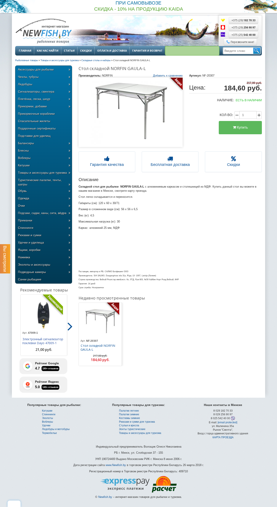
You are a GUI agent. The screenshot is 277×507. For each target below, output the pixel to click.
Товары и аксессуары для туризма (42, 172)
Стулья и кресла (129, 425)
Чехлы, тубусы (28, 77)
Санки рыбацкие (29, 279)
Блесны (23, 150)
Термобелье (49, 433)
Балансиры (26, 143)
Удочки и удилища (31, 242)
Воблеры (24, 158)
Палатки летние (129, 410)
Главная (25, 50)
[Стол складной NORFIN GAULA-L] (131, 112)
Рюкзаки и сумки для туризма (137, 421)
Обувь (22, 191)
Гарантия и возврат (147, 50)
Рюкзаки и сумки (29, 235)
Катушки (24, 165)
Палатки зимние (129, 414)
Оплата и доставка (112, 50)
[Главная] (43, 31)
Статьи (69, 50)
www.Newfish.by (116, 465)
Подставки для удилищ (34, 135)
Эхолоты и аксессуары (34, 264)
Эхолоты (47, 418)
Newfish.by (105, 497)
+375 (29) (243, 20)
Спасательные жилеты (34, 121)
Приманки (25, 220)
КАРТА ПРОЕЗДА (223, 437)
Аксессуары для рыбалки (36, 69)
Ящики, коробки (29, 250)
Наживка (24, 257)
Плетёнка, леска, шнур (34, 99)
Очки (21, 205)
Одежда (23, 198)
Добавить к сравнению (168, 75)
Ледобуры (25, 84)
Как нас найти (47, 50)
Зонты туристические (132, 429)
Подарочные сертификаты (37, 128)
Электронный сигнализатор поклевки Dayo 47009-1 (42, 341)
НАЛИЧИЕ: (225, 100)
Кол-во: (226, 115)
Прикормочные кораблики (36, 113)
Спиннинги (25, 227)
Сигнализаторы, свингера (36, 91)
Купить (242, 127)
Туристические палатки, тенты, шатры (40, 182)
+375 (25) (243, 35)
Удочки (46, 425)
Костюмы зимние (129, 418)
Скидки (86, 50)
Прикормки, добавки (32, 106)
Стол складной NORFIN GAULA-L (98, 347)
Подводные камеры (32, 272)
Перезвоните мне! (242, 42)
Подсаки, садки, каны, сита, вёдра (42, 213)
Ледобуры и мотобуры (56, 429)
